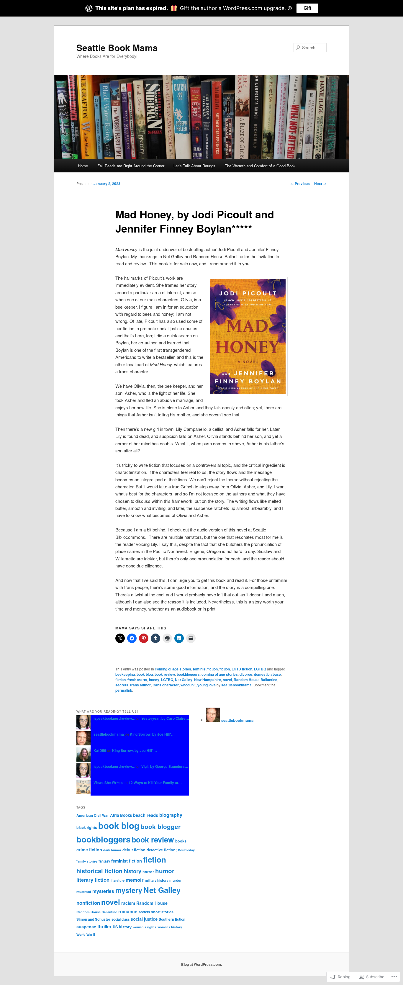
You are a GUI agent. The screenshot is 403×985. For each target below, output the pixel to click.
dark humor (112, 850)
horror (148, 871)
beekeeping (125, 674)
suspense (86, 927)
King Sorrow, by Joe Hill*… (152, 734)
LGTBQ (260, 669)
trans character (166, 685)
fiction (224, 669)
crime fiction (89, 850)
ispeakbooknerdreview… (114, 718)
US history (122, 927)
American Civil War (92, 815)
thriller (104, 926)
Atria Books (121, 815)
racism (128, 903)
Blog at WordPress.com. (201, 964)
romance (127, 911)
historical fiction (99, 871)
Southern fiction (172, 919)
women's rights (144, 927)
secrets (121, 685)
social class (121, 919)
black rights (86, 827)
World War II (85, 934)
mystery (128, 890)
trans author (140, 685)
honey (154, 679)
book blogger (161, 826)
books (180, 841)
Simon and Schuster (93, 919)
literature (117, 880)
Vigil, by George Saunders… (164, 766)
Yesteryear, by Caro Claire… (165, 718)
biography (170, 814)
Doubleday (186, 850)
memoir (135, 879)
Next (320, 183)
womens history (170, 927)
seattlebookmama (236, 685)
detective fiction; (162, 850)
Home (83, 165)
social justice (144, 919)
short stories (162, 911)
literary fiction (92, 879)
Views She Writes (108, 782)
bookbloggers (188, 674)
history (132, 871)
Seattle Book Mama (117, 47)
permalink (123, 690)
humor (164, 870)
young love (206, 685)
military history (156, 880)
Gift (307, 8)
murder (175, 880)
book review (165, 674)
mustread (83, 891)
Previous (300, 183)
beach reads (145, 815)
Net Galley (183, 679)
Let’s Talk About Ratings (194, 165)
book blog (145, 674)
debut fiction (133, 850)
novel (227, 679)
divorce (246, 674)
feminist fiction (205, 669)
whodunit (188, 685)
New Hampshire (207, 679)
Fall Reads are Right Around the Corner (130, 165)
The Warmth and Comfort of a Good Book (260, 165)
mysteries (103, 891)
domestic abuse (267, 674)
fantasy (104, 861)
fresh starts (137, 679)
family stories (86, 861)
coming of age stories (173, 669)
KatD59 (100, 750)
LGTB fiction (242, 669)
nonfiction (88, 902)
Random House (152, 903)
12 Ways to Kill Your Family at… (155, 782)
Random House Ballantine (255, 679)
